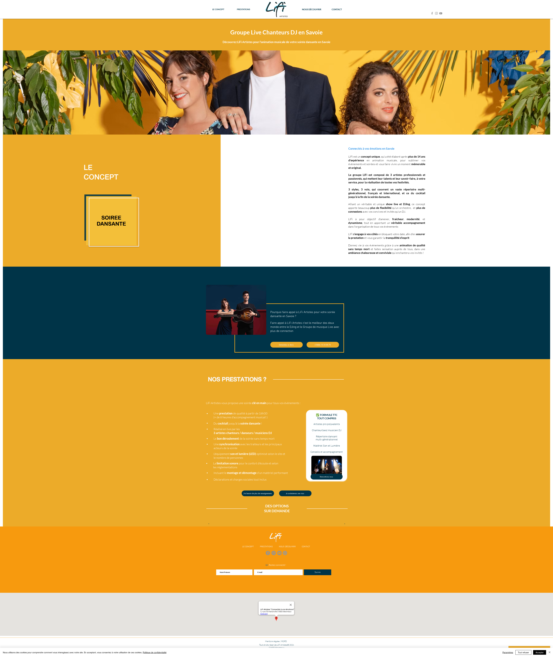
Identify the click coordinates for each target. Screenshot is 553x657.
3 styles (353, 189)
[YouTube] (441, 13)
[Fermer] (549, 652)
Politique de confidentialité (154, 652)
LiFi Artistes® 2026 (285, 645)
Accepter (540, 652)
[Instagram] (436, 13)
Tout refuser (523, 652)
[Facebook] (432, 13)
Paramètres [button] (507, 652)
